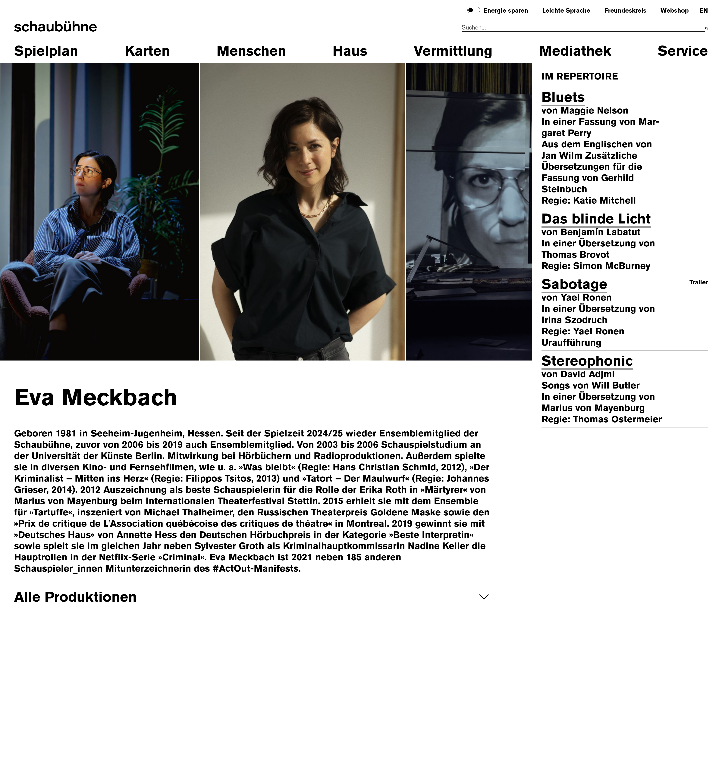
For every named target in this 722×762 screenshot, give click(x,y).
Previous (37, 210)
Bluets (563, 97)
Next (494, 210)
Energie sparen (505, 10)
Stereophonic (587, 360)
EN (703, 10)
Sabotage (574, 284)
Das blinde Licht (596, 218)
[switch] (473, 10)
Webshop (675, 10)
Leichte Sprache (566, 10)
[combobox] (583, 28)
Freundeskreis (625, 10)
